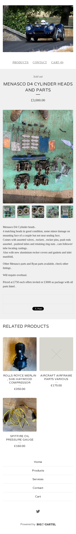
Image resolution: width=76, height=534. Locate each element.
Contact (40, 62)
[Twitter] (38, 511)
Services (38, 479)
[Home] (38, 28)
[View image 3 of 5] (38, 212)
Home (38, 462)
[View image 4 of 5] (52, 212)
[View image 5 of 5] (67, 212)
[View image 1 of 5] (9, 212)
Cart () (57, 62)
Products (20, 62)
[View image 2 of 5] (23, 212)
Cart (38, 496)
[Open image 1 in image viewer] (38, 156)
